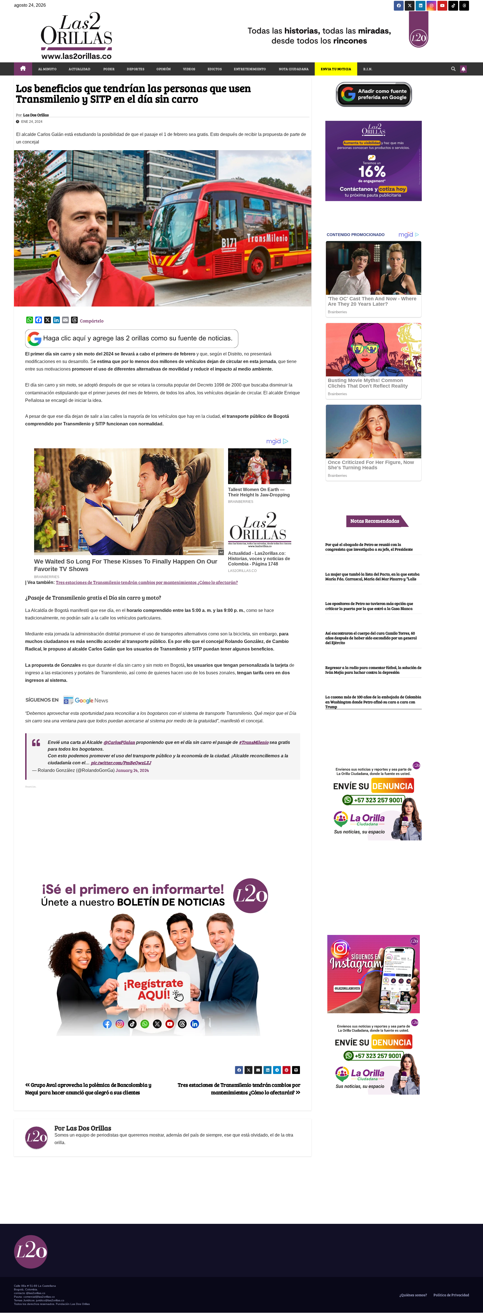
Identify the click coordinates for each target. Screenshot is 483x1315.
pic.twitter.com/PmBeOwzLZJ (121, 762)
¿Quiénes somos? (413, 1294)
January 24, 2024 (132, 770)
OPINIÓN (164, 69)
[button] (453, 69)
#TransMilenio (253, 742)
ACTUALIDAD (79, 69)
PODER (109, 69)
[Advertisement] (163, 829)
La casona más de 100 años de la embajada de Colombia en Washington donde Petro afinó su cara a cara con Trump (373, 702)
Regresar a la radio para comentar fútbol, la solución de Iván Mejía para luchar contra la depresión (373, 669)
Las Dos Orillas (36, 115)
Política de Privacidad (451, 1294)
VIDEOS (189, 69)
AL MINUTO (47, 69)
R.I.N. (367, 69)
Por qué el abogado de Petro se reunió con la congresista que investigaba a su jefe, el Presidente (369, 547)
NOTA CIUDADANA (293, 69)
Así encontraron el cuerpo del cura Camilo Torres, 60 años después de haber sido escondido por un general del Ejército (371, 638)
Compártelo (91, 321)
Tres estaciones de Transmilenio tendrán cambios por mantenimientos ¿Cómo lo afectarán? (147, 582)
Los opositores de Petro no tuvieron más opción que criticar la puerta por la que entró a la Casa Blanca (369, 606)
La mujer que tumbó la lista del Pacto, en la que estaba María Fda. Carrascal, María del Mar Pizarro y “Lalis (372, 576)
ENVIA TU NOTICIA (336, 69)
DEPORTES (135, 69)
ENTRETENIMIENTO (250, 69)
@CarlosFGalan (119, 742)
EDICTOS (215, 69)
